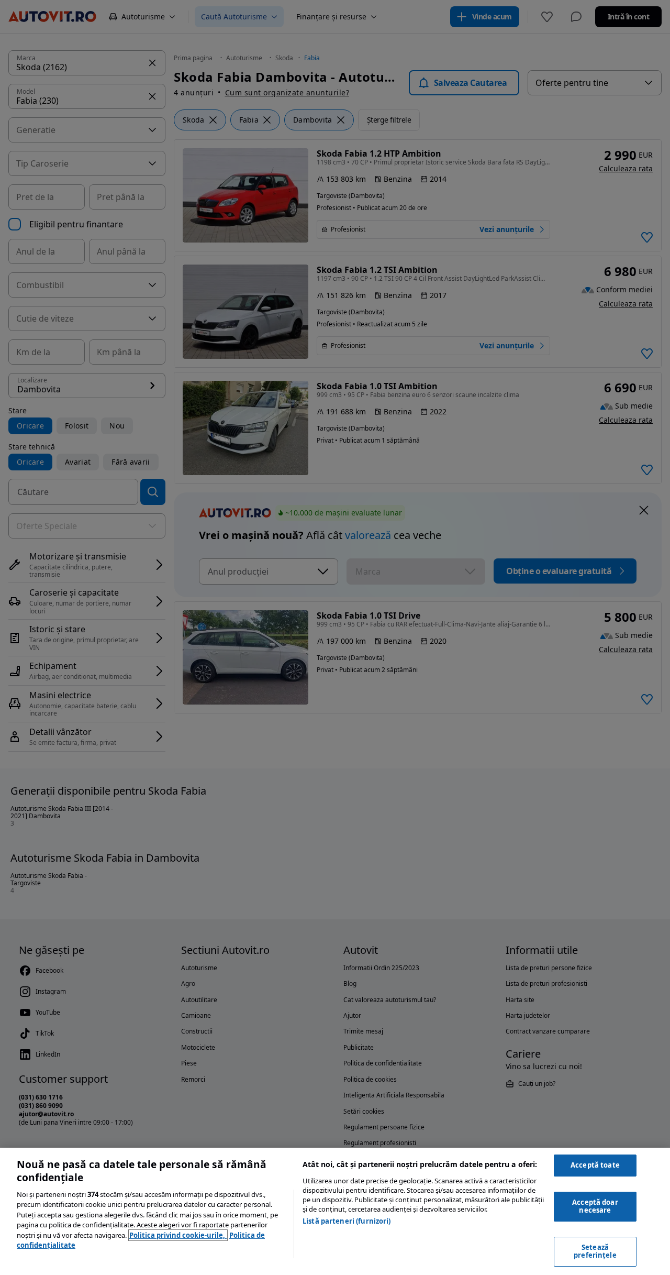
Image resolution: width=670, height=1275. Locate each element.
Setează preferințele (595, 1251)
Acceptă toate (595, 1165)
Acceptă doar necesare (595, 1206)
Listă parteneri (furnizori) (347, 1221)
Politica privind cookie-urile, (178, 1235)
